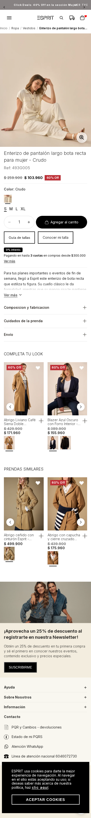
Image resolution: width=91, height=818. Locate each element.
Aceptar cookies (45, 800)
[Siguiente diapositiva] (81, 407)
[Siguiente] (86, 7)
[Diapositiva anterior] (10, 407)
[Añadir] (41, 421)
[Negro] (65, 443)
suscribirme (20, 667)
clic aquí (40, 787)
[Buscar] (61, 17)
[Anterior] (5, 7)
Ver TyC (81, 4)
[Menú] (9, 17)
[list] (45, 407)
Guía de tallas (19, 237)
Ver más (9, 261)
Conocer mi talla (55, 237)
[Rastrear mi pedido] (72, 17)
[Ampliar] (81, 137)
